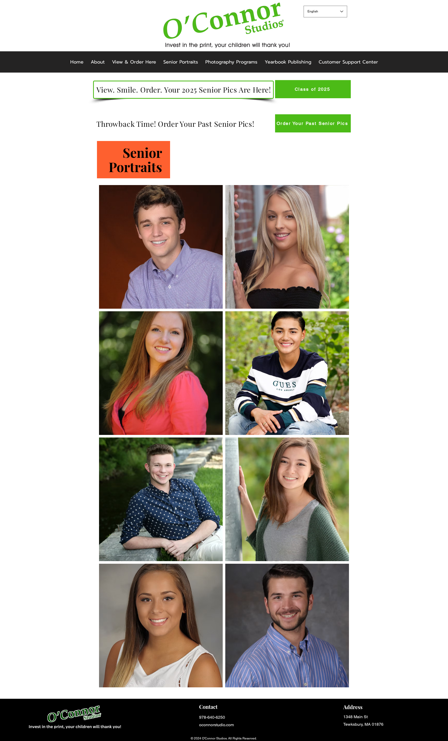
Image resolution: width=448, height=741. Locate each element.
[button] (231, 62)
